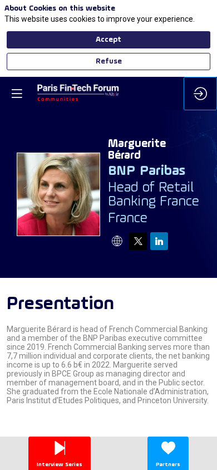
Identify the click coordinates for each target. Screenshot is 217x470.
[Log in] (200, 93)
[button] (16, 93)
